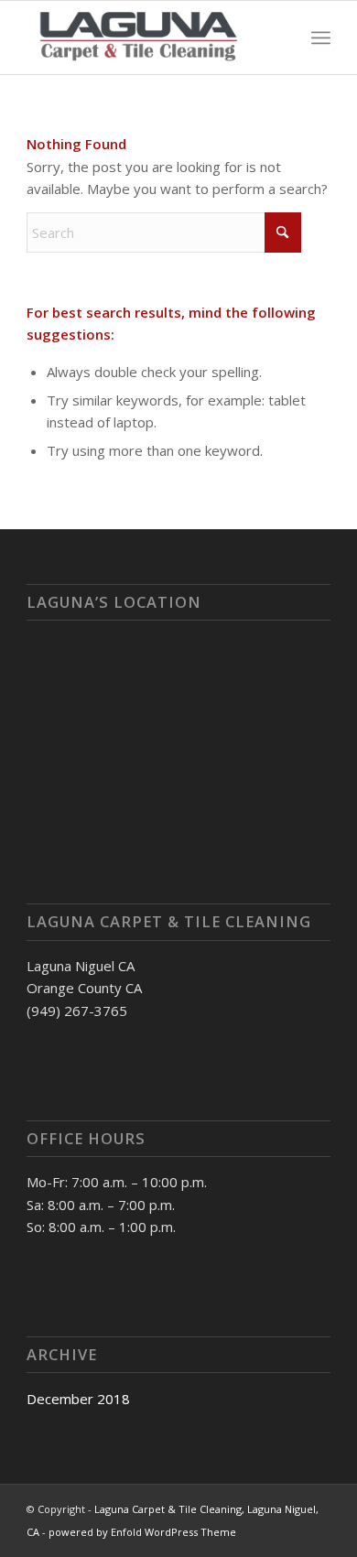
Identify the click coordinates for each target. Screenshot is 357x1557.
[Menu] (320, 37)
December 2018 (78, 1398)
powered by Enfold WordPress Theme (142, 1532)
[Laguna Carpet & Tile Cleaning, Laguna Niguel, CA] (148, 37)
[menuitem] (320, 37)
